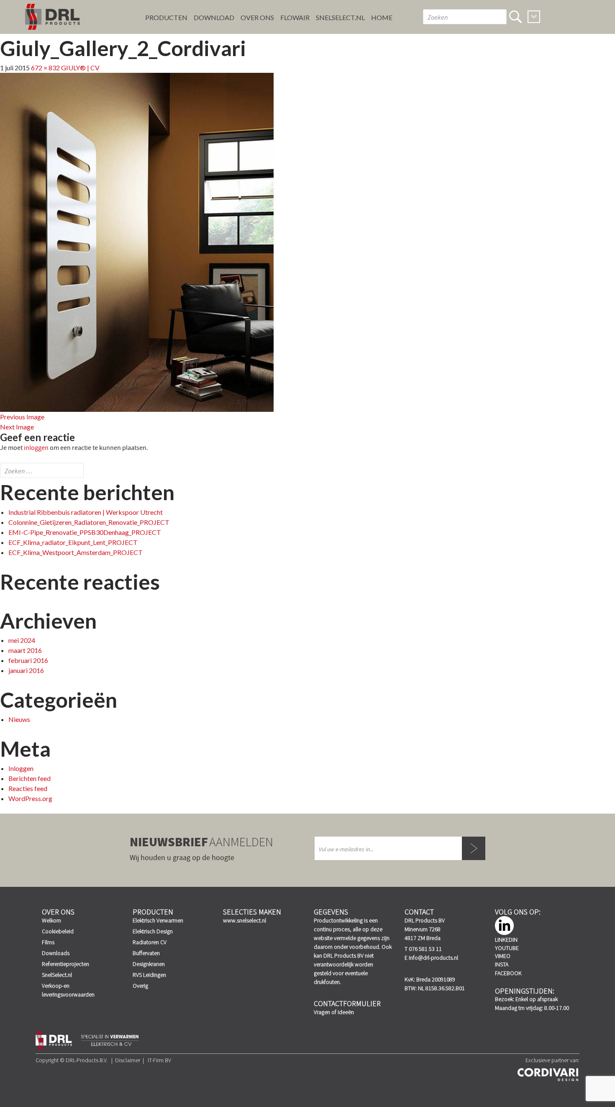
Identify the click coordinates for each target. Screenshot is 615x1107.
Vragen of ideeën (334, 1012)
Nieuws (19, 719)
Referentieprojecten (65, 964)
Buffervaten (146, 953)
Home (381, 17)
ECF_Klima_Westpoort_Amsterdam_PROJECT (75, 552)
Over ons (257, 17)
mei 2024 (21, 640)
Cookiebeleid (58, 931)
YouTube (507, 948)
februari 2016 (28, 660)
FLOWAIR (295, 17)
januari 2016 (26, 670)
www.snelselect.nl (244, 920)
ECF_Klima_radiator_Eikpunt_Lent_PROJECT (73, 542)
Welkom (51, 920)
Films (48, 942)
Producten (166, 17)
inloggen (36, 448)
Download (214, 17)
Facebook (508, 973)
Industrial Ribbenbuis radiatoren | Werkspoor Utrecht (85, 512)
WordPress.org (30, 798)
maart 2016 (25, 650)
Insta (501, 964)
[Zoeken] (515, 16)
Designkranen (149, 964)
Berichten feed (29, 778)
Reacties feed (27, 788)
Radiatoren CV (150, 942)
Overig (140, 985)
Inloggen (20, 768)
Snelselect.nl (340, 17)
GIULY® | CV (80, 68)
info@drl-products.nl (433, 957)
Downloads (55, 953)
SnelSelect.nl (57, 975)
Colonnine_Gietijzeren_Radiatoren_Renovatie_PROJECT (88, 522)
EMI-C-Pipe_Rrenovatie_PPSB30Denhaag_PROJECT (84, 532)
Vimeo (502, 956)
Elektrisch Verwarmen (158, 920)
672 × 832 (45, 68)
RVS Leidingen (149, 975)
